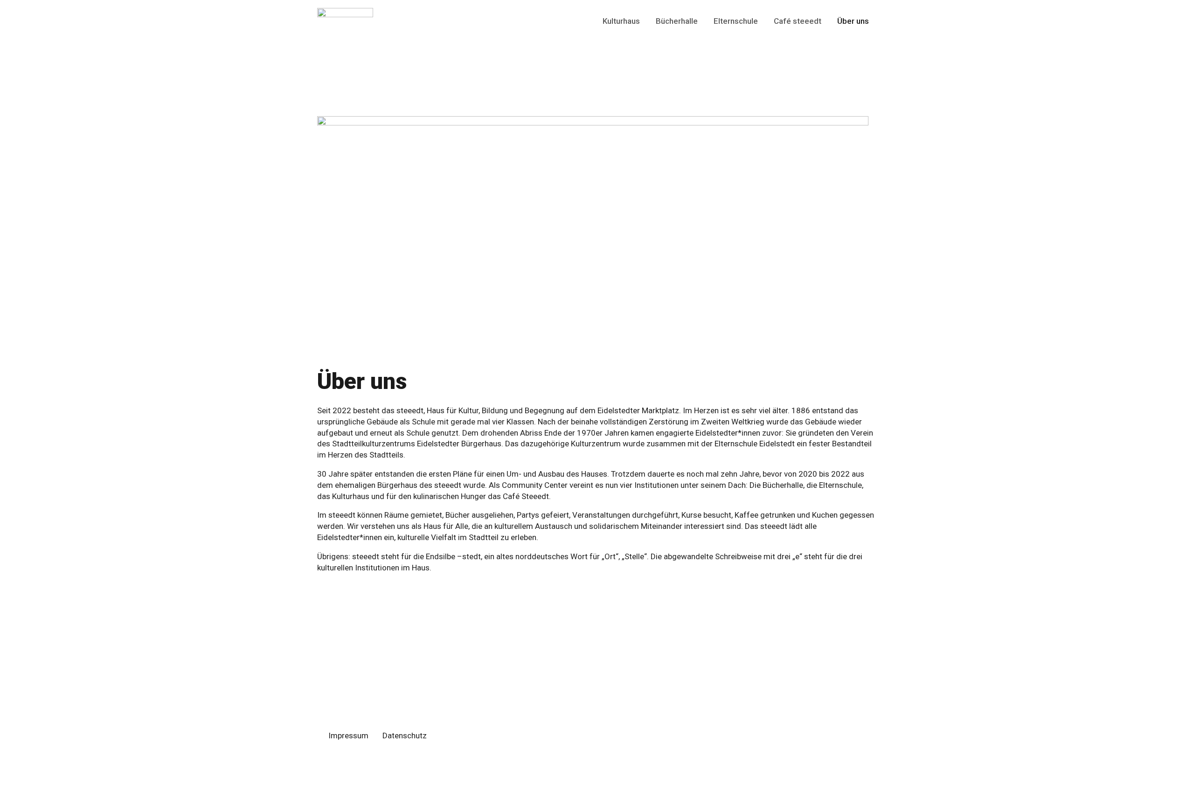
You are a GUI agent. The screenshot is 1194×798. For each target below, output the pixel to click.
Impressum (348, 735)
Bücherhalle (677, 21)
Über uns (853, 21)
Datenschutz (404, 735)
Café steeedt (797, 21)
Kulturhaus (621, 21)
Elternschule (736, 21)
